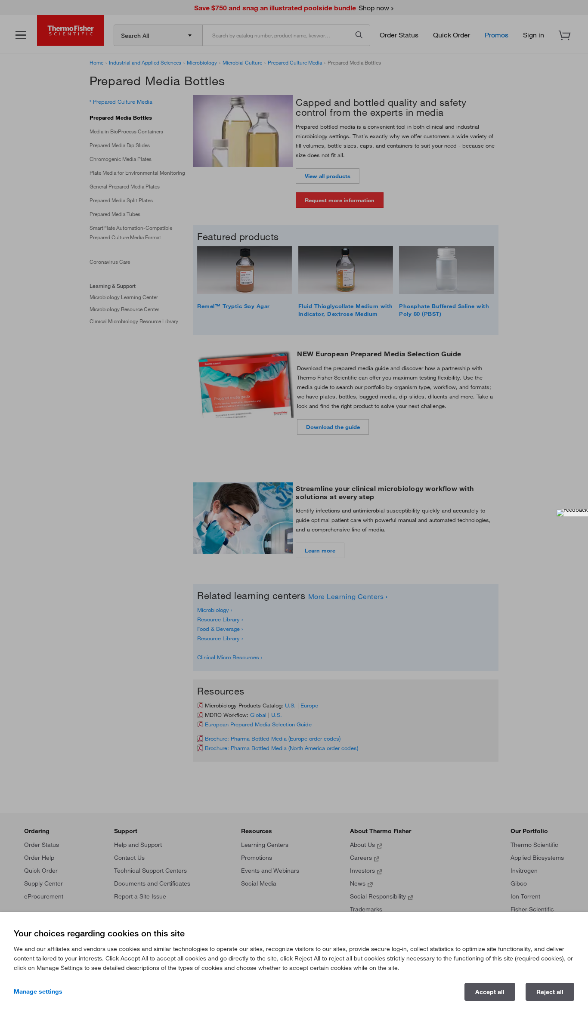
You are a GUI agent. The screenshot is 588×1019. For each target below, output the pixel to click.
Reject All (549, 992)
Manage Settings (38, 991)
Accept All (489, 992)
